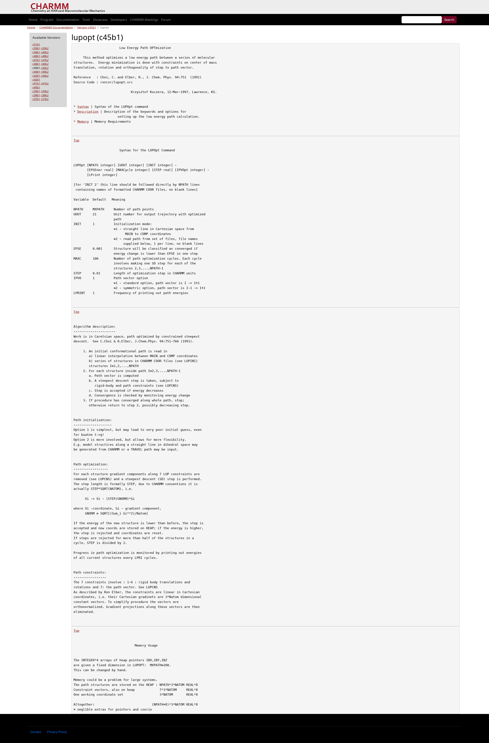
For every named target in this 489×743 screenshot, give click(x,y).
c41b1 (36, 83)
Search (449, 20)
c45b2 (45, 68)
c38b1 (36, 95)
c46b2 (45, 64)
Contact (35, 732)
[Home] (69, 7)
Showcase (100, 20)
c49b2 (45, 52)
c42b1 (36, 79)
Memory (83, 121)
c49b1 (36, 52)
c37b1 (36, 99)
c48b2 (45, 56)
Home (33, 20)
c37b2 (45, 99)
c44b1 (36, 72)
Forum (166, 20)
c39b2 (45, 91)
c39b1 (36, 91)
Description (87, 111)
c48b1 (36, 56)
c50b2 (45, 48)
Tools (86, 20)
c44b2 (45, 72)
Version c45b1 (86, 27)
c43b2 (45, 76)
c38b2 (45, 95)
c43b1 (36, 76)
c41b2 (45, 83)
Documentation (68, 20)
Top (76, 140)
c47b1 (36, 60)
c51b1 (36, 44)
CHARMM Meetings (144, 20)
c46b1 (36, 64)
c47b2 (45, 60)
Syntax (83, 107)
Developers (119, 20)
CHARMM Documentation (56, 27)
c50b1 (36, 48)
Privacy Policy (57, 732)
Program (46, 20)
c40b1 (36, 87)
